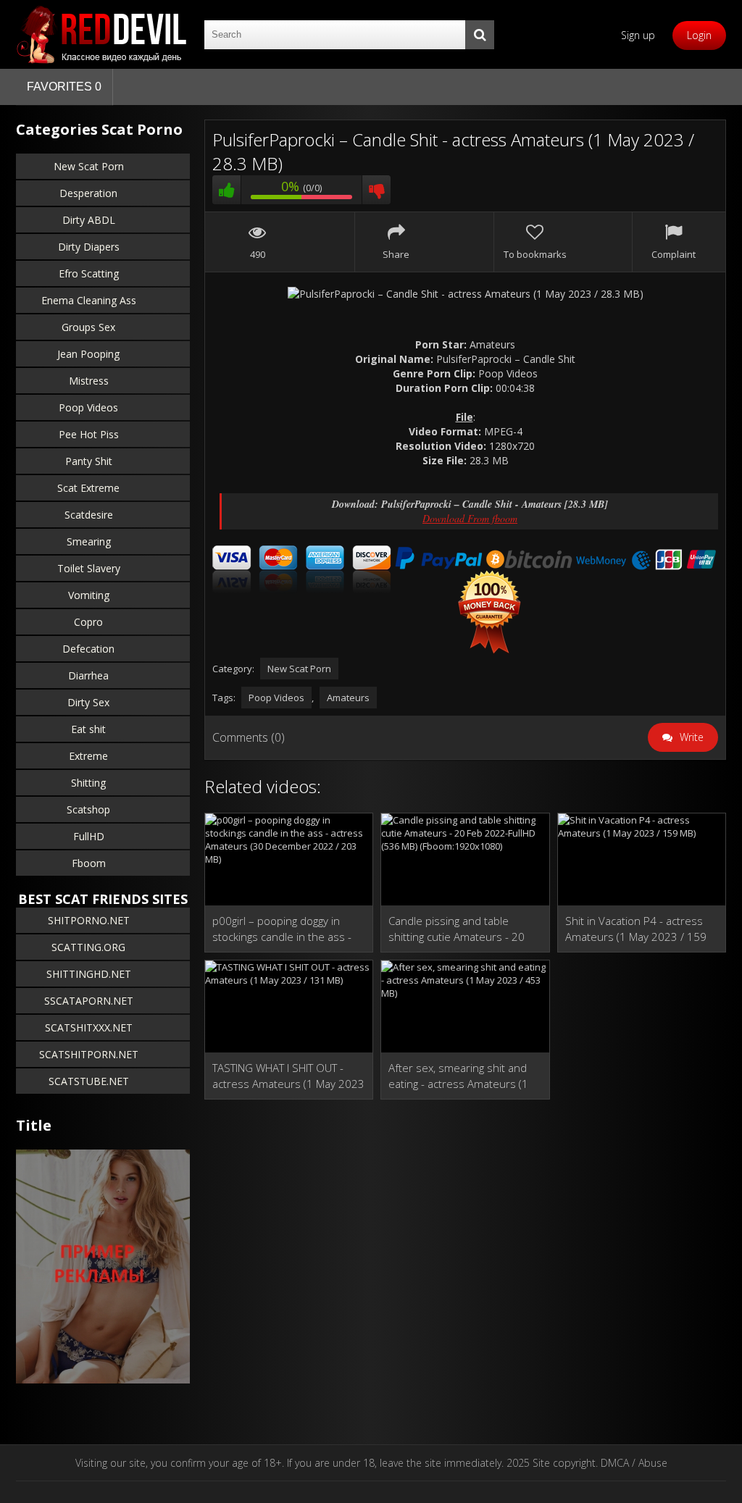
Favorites (64, 86)
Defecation (88, 649)
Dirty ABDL (88, 220)
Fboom (89, 863)
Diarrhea (88, 675)
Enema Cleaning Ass (88, 300)
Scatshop (88, 809)
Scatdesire (88, 515)
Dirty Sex (88, 702)
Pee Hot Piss (89, 434)
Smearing (89, 541)
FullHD (88, 836)
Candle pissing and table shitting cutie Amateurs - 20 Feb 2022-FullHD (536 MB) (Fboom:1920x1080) (456, 929)
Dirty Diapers (89, 247)
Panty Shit (88, 461)
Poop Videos (88, 407)
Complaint (673, 254)
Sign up (638, 35)
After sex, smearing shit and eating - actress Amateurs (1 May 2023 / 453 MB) (458, 1076)
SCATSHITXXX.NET (89, 1027)
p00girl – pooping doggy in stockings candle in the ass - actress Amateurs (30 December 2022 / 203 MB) (281, 929)
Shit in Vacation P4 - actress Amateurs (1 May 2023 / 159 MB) (635, 929)
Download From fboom (469, 518)
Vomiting (88, 595)
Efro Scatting (89, 273)
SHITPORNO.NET (89, 920)
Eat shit (88, 729)
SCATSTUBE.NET (89, 1081)
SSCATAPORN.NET (88, 1001)
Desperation (88, 193)
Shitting (88, 783)
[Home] (103, 34)
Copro (88, 622)
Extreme (88, 756)
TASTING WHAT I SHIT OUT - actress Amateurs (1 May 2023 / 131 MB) (288, 1076)
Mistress (89, 381)
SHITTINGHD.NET (88, 974)
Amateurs (348, 697)
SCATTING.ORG (88, 947)
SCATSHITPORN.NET (88, 1054)
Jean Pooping (88, 354)
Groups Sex (88, 327)
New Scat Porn (89, 166)
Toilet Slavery (88, 568)
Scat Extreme (88, 488)
